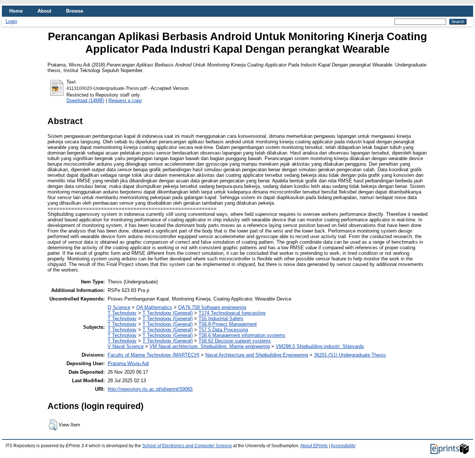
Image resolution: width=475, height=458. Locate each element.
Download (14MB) (85, 100)
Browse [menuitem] (74, 11)
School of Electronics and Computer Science (187, 446)
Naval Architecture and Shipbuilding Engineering (256, 355)
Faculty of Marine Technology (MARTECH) (153, 355)
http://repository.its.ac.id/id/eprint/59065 (150, 389)
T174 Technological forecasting (232, 313)
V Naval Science (126, 346)
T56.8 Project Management (228, 324)
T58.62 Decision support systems (235, 341)
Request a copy (125, 100)
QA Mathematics (154, 307)
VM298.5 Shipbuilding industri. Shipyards (320, 346)
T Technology (122, 313)
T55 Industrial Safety (221, 318)
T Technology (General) (167, 313)
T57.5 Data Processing (223, 329)
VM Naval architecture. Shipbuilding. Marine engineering (210, 346)
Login (11, 21)
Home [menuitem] (16, 11)
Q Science (119, 307)
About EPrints (314, 446)
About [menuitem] (44, 11)
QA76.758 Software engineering (212, 307)
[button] (53, 425)
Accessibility (343, 446)
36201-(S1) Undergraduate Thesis (350, 355)
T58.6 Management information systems (242, 335)
